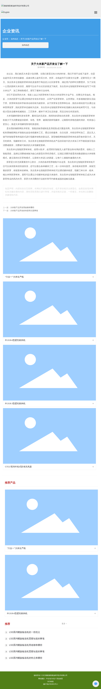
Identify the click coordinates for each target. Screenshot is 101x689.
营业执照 (59, 679)
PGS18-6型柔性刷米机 (15, 340)
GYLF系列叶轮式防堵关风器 (18, 467)
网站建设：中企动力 (45, 679)
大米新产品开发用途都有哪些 (22, 207)
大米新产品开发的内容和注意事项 (24, 211)
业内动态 (14, 39)
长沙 (54, 679)
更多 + (64, 624)
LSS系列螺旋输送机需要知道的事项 (26, 638)
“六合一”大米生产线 (14, 277)
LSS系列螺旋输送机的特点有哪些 (25, 658)
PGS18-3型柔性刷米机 (15, 403)
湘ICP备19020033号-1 (50, 684)
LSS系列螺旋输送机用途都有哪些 (25, 645)
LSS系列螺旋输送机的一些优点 (24, 632)
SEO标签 (50, 681)
